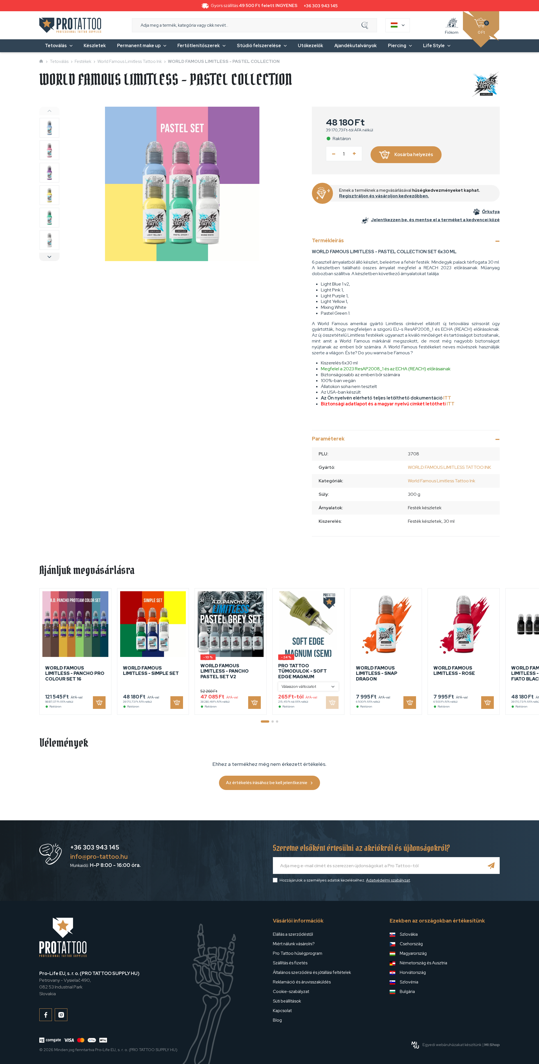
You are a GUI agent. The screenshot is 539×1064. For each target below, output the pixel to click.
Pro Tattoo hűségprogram (297, 953)
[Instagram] (61, 1014)
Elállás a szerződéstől (293, 934)
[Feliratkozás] (491, 865)
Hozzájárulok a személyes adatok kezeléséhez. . (345, 880)
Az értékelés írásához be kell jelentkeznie (266, 783)
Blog (277, 1020)
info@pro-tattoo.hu (99, 857)
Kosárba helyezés (413, 154)
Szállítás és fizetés (290, 963)
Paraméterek (328, 438)
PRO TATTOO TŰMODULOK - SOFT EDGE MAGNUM (302, 671)
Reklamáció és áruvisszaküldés (302, 982)
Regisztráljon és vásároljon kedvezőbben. (384, 196)
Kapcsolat (282, 1010)
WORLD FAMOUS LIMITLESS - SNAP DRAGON (376, 673)
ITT (447, 398)
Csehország (411, 944)
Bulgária (407, 991)
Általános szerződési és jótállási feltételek (312, 972)
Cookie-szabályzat (291, 991)
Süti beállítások (287, 1001)
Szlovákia (409, 934)
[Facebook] (45, 1014)
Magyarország (413, 953)
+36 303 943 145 (321, 6)
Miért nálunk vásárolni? (294, 944)
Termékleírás (328, 240)
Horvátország (413, 972)
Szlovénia (409, 982)
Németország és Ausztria (423, 963)
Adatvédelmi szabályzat (388, 880)
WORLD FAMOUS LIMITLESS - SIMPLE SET (151, 670)
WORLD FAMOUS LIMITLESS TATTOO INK (449, 467)
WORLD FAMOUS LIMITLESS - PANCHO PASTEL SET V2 (224, 671)
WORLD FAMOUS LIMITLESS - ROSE (454, 670)
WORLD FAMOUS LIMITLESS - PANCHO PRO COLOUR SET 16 (74, 673)
